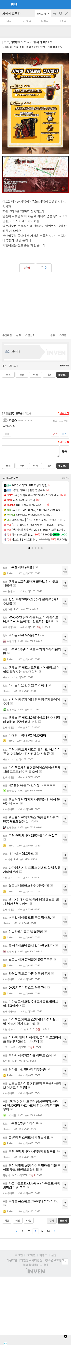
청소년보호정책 (54, 1260)
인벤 (14, 5)
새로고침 (64, 413)
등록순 (19, 413)
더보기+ (65, 478)
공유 (52, 335)
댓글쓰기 (62, 374)
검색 (61, 15)
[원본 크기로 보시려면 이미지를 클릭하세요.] (35, 104)
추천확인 (7, 335)
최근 (7, 1220)
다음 (49, 374)
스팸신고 (30, 335)
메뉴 (4, 365)
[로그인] (59, 4)
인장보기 (13, 365)
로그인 (19, 1255)
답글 (7, 434)
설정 (54, 1255)
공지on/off (55, 15)
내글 (9, 21)
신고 (18, 335)
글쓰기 (67, 14)
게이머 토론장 (11, 13)
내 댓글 (27, 21)
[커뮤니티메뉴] (4, 4)
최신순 (28, 413)
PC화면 (31, 1255)
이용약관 (12, 1260)
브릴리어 (7, 47)
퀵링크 (43, 1255)
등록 (64, 451)
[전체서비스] (66, 4)
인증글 (62, 21)
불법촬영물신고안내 (35, 1264)
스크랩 (62, 335)
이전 (35, 374)
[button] (29, 548)
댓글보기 (62, 465)
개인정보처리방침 (31, 1260)
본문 (22, 374)
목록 (8, 374)
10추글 (45, 21)
